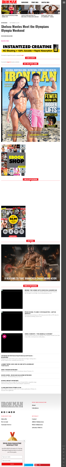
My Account (4, 422)
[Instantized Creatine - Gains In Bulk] (31, 52)
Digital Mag (45, 2)
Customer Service (6, 424)
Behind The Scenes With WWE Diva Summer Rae (41, 290)
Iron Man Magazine (6, 36)
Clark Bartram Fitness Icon (11, 387)
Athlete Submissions (38, 422)
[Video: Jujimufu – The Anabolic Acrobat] (12, 334)
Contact (34, 419)
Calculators (35, 408)
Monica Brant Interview (9, 380)
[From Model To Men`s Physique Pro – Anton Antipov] (12, 312)
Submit (12, 464)
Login (22, 55)
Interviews (4, 22)
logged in (9, 62)
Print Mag (34, 2)
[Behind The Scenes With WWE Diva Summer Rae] (12, 290)
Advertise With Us (37, 427)
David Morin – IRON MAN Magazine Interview (16, 375)
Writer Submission (37, 424)
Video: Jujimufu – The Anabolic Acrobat (38, 334)
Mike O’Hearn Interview (9, 369)
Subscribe (24, 2)
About (33, 405)
